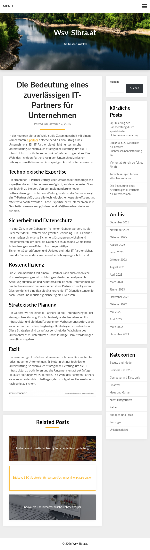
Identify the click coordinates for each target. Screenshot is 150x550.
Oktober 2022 (118, 304)
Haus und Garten (120, 392)
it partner (32, 140)
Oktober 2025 (118, 237)
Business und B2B (120, 370)
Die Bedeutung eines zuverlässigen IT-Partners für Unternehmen (124, 190)
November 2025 (119, 230)
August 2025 (117, 245)
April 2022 (116, 319)
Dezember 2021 (119, 334)
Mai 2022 (115, 312)
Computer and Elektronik (125, 377)
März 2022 (116, 327)
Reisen (114, 407)
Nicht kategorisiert (121, 400)
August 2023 (117, 267)
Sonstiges (115, 422)
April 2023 (116, 274)
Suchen (114, 82)
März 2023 (116, 282)
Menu (8, 6)
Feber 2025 (116, 252)
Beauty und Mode (120, 363)
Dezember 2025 (119, 222)
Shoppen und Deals (121, 415)
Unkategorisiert (119, 430)
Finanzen (115, 385)
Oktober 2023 (118, 260)
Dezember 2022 (119, 297)
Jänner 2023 (117, 289)
